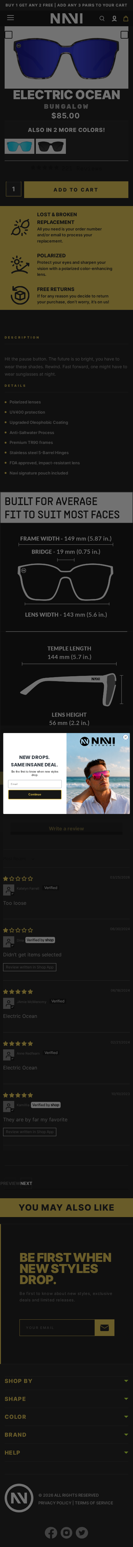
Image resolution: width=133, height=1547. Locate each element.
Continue (34, 794)
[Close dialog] (125, 737)
